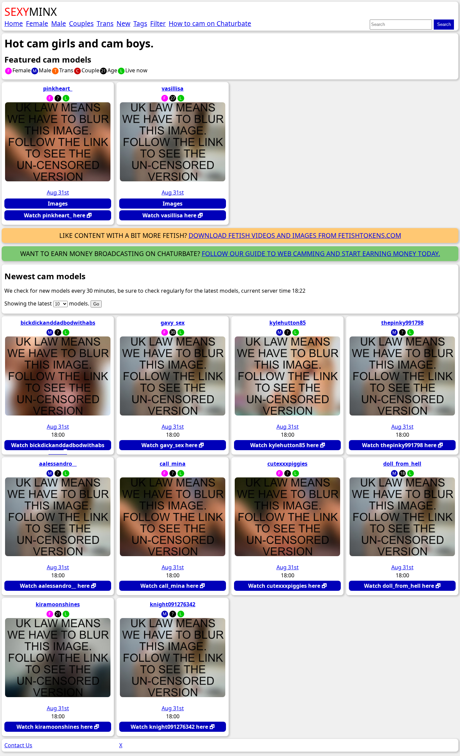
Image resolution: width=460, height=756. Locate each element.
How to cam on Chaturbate (210, 23)
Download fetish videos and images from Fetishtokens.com (295, 235)
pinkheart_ (57, 88)
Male (58, 23)
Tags (140, 23)
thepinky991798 (402, 322)
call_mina (173, 463)
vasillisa (173, 88)
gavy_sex (173, 322)
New (123, 23)
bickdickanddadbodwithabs (58, 322)
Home (13, 23)
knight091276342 (172, 604)
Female (37, 23)
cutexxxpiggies (287, 463)
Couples (81, 23)
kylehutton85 (287, 322)
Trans (105, 23)
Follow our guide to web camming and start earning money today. (321, 253)
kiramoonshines (58, 604)
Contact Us (18, 745)
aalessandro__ (58, 463)
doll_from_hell (402, 463)
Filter (158, 23)
